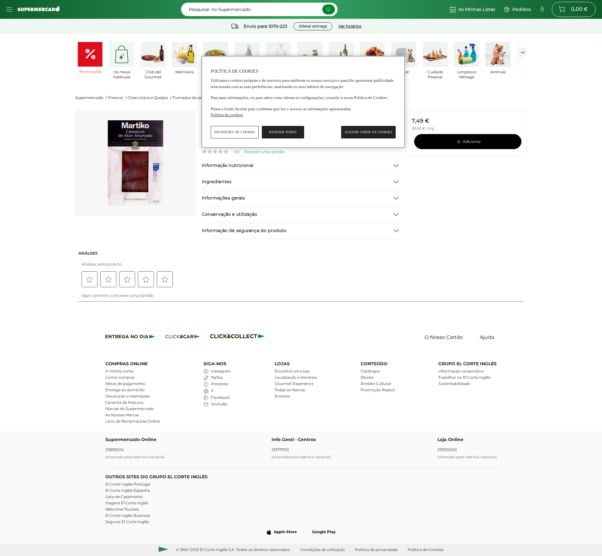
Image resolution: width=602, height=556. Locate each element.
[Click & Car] (182, 337)
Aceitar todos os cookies (368, 132)
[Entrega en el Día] (238, 337)
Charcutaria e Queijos (150, 97)
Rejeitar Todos (283, 132)
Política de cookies (227, 114)
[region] (303, 102)
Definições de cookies (234, 132)
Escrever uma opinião (264, 152)
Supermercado (91, 97)
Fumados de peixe (192, 97)
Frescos (117, 97)
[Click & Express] (130, 337)
